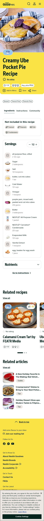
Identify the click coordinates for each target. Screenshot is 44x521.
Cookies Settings (21, 517)
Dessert (6, 101)
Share (34, 90)
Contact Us (8, 477)
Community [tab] (34, 111)
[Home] (9, 4)
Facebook (4, 443)
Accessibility (9, 468)
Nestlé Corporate (10, 464)
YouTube (12, 443)
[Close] (41, 493)
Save (24, 90)
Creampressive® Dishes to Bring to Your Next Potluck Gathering (28, 388)
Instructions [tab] (21, 111)
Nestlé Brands (9, 460)
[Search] (28, 3)
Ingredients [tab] (9, 110)
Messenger (8, 443)
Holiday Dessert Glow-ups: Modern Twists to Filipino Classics (28, 401)
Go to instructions (20, 273)
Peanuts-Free (27, 101)
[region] (22, 505)
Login (34, 3)
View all (6, 298)
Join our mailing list (15, 434)
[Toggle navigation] (40, 4)
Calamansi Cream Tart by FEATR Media (19, 339)
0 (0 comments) (4, 79)
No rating (10, 79)
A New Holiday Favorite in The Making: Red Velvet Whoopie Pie (28, 375)
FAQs (5, 481)
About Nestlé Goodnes (13, 456)
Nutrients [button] (11, 264)
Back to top (24, 422)
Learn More (22, 512)
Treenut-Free (16, 101)
